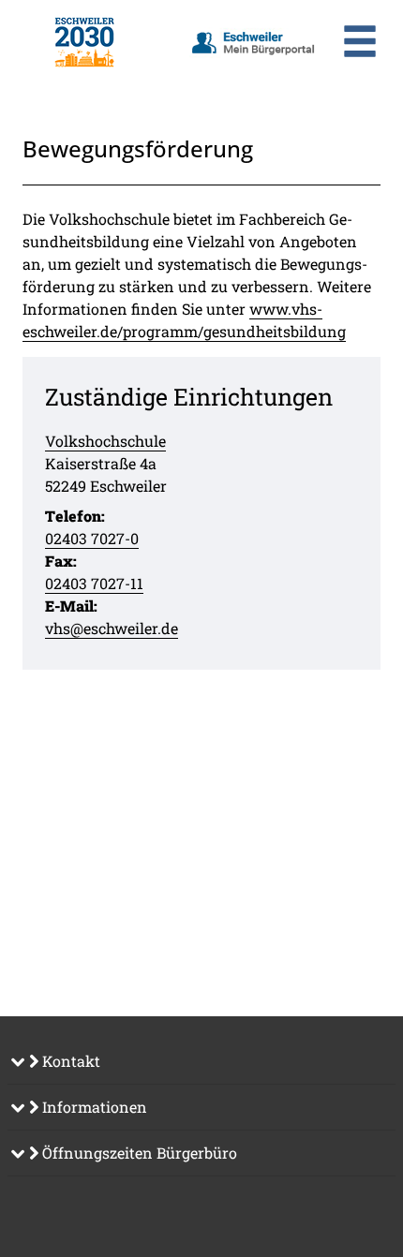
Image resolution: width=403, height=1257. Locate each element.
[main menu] (360, 43)
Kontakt (69, 1061)
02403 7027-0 (92, 538)
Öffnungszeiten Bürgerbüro (137, 1152)
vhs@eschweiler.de (111, 628)
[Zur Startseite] (84, 42)
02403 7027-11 (94, 583)
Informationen (92, 1107)
